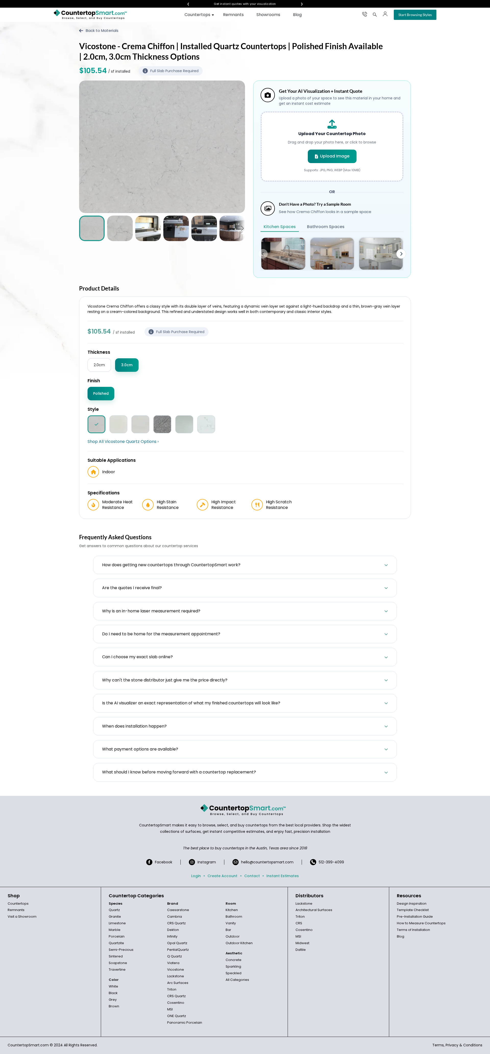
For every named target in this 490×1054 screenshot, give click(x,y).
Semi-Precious (121, 949)
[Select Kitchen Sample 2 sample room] (332, 253)
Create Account (222, 875)
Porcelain (117, 936)
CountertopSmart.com (28, 1045)
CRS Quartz (176, 923)
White (113, 986)
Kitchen (232, 909)
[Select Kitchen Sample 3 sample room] (380, 253)
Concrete (233, 959)
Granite (115, 916)
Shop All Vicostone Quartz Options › (123, 441)
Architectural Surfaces (314, 909)
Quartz (114, 909)
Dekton (173, 929)
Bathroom (234, 916)
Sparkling (233, 966)
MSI (170, 1009)
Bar (228, 929)
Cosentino (175, 1002)
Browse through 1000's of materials (240, 4)
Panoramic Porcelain (184, 1022)
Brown (114, 1006)
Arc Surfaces (177, 982)
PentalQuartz (178, 949)
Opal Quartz (177, 943)
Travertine (117, 969)
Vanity (231, 923)
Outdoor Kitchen (239, 943)
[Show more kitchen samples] (401, 254)
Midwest (302, 943)
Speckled (233, 973)
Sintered (116, 956)
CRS (299, 923)
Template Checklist (413, 909)
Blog (297, 15)
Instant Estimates (282, 875)
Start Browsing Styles (415, 14)
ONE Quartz (176, 1015)
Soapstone (118, 962)
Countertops (197, 15)
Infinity (172, 936)
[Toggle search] (375, 14)
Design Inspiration (411, 903)
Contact (252, 875)
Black (113, 993)
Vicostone (175, 969)
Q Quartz (174, 956)
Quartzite (116, 943)
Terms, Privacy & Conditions (457, 1045)
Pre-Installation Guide (415, 916)
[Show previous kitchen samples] (263, 254)
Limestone (117, 923)
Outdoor (233, 936)
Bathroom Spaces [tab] (326, 227)
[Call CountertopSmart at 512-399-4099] (365, 14)
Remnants (233, 15)
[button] (242, 228)
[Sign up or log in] (385, 14)
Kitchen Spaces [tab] (280, 227)
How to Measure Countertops (421, 923)
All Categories (237, 979)
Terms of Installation (413, 929)
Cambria (174, 916)
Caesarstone (178, 909)
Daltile (301, 949)
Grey (113, 999)
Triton (171, 989)
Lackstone (175, 976)
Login (196, 875)
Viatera (173, 962)
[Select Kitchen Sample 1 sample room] (283, 253)
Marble (114, 929)
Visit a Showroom (22, 916)
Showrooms (268, 15)
